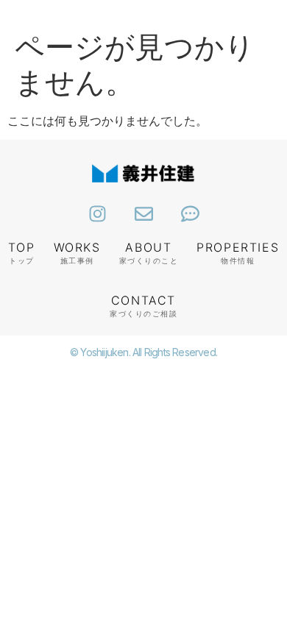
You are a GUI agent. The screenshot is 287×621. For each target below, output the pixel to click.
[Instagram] (97, 214)
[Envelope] (144, 214)
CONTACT (143, 300)
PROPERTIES (237, 247)
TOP (21, 247)
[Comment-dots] (190, 214)
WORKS (77, 247)
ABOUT (148, 247)
